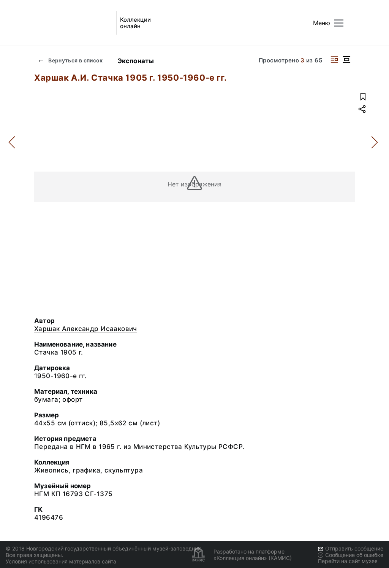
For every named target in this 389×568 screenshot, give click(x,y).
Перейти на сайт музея (348, 561)
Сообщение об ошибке (354, 555)
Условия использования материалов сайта (61, 561)
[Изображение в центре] (346, 60)
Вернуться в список (75, 60)
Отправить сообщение (354, 548)
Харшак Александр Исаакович (85, 329)
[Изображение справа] (334, 60)
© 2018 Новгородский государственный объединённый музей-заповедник (103, 548)
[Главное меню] (338, 23)
